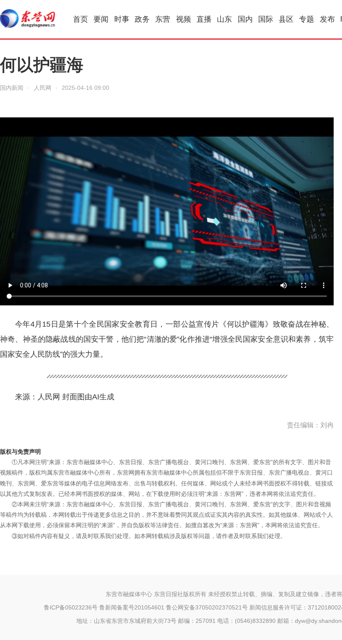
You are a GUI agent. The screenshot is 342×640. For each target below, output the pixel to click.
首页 (80, 19)
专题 (306, 19)
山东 (224, 19)
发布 (327, 19)
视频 (183, 19)
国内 (245, 19)
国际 (265, 19)
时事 (121, 19)
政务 (142, 19)
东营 (162, 19)
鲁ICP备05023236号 (71, 607)
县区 (286, 19)
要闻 (100, 19)
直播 (203, 19)
